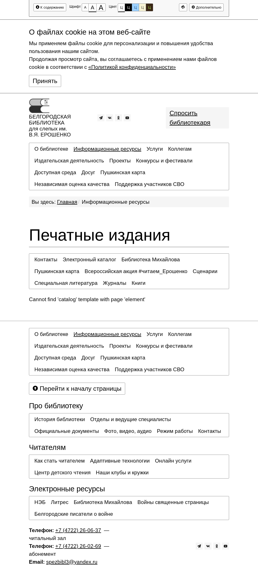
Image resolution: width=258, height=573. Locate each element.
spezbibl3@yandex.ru (71, 562)
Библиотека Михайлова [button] (150, 259)
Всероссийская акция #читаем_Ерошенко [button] (136, 271)
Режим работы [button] (175, 431)
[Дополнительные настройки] (183, 7)
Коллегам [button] (180, 149)
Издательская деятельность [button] (69, 160)
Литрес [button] (59, 502)
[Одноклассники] (118, 117)
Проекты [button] (120, 160)
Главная (67, 202)
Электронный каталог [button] (89, 259)
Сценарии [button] (205, 271)
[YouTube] (127, 117)
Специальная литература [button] (66, 283)
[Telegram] (100, 117)
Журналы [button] (114, 283)
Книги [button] (138, 283)
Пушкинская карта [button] (122, 172)
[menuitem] (51, 149)
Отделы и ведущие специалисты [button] (130, 419)
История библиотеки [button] (59, 419)
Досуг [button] (88, 172)
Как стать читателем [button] (59, 461)
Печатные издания (99, 235)
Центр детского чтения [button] (62, 472)
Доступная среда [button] (55, 172)
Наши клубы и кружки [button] (122, 472)
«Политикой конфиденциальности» (132, 67)
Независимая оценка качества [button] (72, 184)
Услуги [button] (155, 149)
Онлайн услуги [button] (173, 461)
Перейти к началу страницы (79, 388)
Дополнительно (208, 7)
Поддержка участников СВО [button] (149, 184)
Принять (45, 80)
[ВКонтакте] (109, 117)
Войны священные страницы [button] (173, 502)
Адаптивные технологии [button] (120, 461)
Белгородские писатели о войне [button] (73, 514)
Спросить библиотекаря (190, 117)
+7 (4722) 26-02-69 (78, 546)
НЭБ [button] (40, 502)
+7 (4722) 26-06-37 (78, 530)
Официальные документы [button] (66, 431)
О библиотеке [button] (51, 149)
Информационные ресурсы (116, 202)
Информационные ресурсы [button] (107, 149)
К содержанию (51, 7)
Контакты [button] (45, 259)
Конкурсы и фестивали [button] (164, 160)
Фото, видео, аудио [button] (128, 431)
